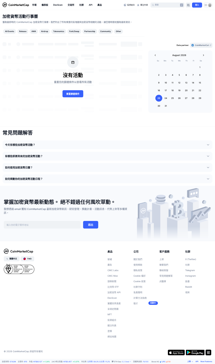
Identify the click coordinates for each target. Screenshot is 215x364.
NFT (110, 314)
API (196, 361)
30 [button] (159, 106)
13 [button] (186, 83)
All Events (9, 31)
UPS (166, 362)
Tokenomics (58, 31)
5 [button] (179, 75)
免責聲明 (137, 292)
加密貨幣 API (114, 292)
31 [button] (166, 106)
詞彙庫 (162, 281)
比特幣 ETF (113, 286)
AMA (33, 31)
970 (25, 362)
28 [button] (193, 98)
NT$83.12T (37, 362)
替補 (110, 259)
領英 (187, 292)
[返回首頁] (16, 5)
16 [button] (159, 90)
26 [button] (179, 98)
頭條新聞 (112, 281)
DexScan (112, 297)
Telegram (190, 270)
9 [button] (158, 83)
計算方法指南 (140, 297)
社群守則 (137, 286)
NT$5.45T (67, 362)
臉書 (187, 281)
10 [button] (166, 83)
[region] (77, 5)
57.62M (13, 362)
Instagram (190, 275)
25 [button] (172, 98)
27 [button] (186, 98)
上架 (161, 259)
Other (118, 31)
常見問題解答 (166, 275)
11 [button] (172, 83)
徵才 (135, 303)
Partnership (89, 31)
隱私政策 (137, 270)
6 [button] (186, 75)
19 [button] (179, 90)
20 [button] (186, 90)
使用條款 (137, 264)
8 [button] (200, 75)
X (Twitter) (190, 259)
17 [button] (166, 90)
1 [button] (199, 67)
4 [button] (172, 75)
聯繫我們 (163, 264)
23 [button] (159, 98)
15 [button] (200, 83)
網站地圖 (112, 336)
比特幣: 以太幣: (98, 362)
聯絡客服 (163, 270)
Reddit (188, 286)
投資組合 (112, 320)
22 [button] (200, 90)
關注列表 (112, 325)
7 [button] (193, 75)
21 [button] (193, 90)
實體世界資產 (114, 303)
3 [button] (165, 75)
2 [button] (158, 75)
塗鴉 (110, 331)
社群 (187, 264)
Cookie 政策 (139, 281)
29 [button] (200, 98)
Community (105, 31)
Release (22, 31)
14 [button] (193, 83)
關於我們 (137, 259)
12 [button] (179, 83)
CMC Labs (113, 270)
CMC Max (113, 275)
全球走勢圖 (113, 309)
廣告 (110, 264)
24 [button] (165, 98)
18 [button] (172, 90)
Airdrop (44, 31)
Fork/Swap (74, 31)
